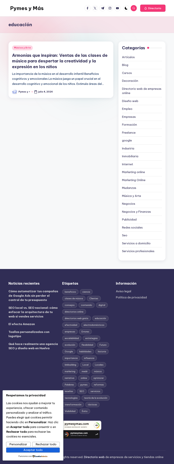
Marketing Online (133, 180)
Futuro (103, 344)
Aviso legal (123, 291)
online (84, 378)
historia (102, 351)
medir (85, 371)
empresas (70, 331)
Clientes (93, 298)
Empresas (129, 117)
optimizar (98, 378)
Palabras (69, 384)
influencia (89, 358)
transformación (73, 404)
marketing (70, 371)
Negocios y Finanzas (136, 212)
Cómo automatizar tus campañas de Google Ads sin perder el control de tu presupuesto (33, 295)
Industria (128, 148)
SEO (82, 391)
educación (100, 318)
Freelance (129, 132)
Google (69, 351)
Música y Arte (22, 47)
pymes (84, 384)
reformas (99, 384)
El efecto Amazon (21, 324)
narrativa (69, 378)
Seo (124, 235)
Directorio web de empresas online (141, 91)
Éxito (85, 411)
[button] (153, 8)
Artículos (128, 57)
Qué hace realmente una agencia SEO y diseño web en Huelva (33, 346)
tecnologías (71, 397)
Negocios (128, 204)
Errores (85, 331)
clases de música (74, 298)
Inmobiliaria (130, 156)
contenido (86, 305)
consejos (70, 305)
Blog (125, 65)
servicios (95, 391)
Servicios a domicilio (136, 243)
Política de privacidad (131, 297)
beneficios (70, 291)
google (127, 140)
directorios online (74, 311)
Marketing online (133, 172)
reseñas (69, 391)
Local (86, 364)
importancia (71, 358)
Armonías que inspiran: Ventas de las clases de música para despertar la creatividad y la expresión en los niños (60, 61)
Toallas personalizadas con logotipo (28, 334)
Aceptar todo (33, 450)
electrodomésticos (94, 325)
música (98, 371)
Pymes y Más (27, 8)
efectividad (71, 325)
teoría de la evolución (95, 397)
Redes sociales (132, 227)
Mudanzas (129, 188)
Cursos (127, 73)
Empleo (127, 109)
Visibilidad (70, 411)
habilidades (85, 351)
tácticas (92, 404)
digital (102, 305)
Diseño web (130, 101)
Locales (99, 364)
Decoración (130, 81)
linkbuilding (70, 364)
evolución (70, 344)
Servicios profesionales (138, 251)
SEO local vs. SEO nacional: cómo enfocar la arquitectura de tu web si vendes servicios (33, 312)
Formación (129, 124)
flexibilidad (87, 344)
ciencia (86, 291)
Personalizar (18, 444)
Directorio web (94, 457)
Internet (127, 164)
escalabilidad (72, 338)
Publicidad (129, 219)
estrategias (91, 338)
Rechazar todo (46, 444)
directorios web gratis (76, 318)
